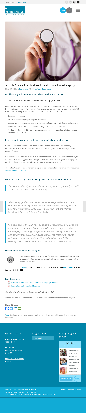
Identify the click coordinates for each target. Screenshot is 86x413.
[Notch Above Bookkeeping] (15, 10)
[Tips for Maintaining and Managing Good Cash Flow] (84, 206)
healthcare (23, 315)
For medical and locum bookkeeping (25, 286)
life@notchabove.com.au (14, 339)
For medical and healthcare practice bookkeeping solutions (34, 282)
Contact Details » (21, 3)
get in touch (68, 267)
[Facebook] (7, 308)
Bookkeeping (23, 89)
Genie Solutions (11, 170)
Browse (23, 267)
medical (30, 315)
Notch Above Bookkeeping (41, 89)
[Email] (19, 308)
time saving (68, 315)
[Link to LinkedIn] (74, 2)
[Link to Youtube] (78, 2)
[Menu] (78, 10)
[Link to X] (70, 2)
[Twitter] (11, 308)
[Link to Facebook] (66, 2)
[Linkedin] (15, 308)
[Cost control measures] (1, 206)
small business (58, 315)
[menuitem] (78, 10)
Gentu (23, 170)
